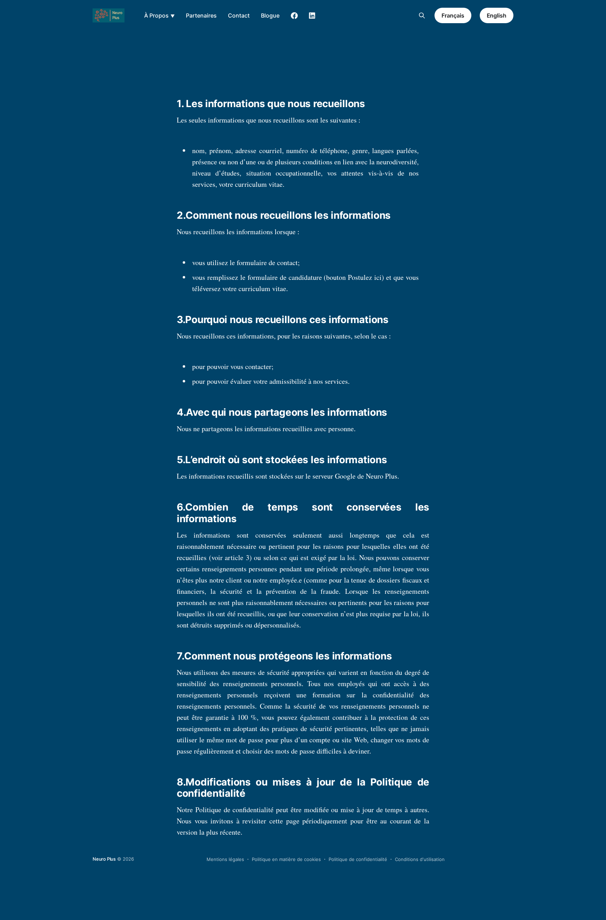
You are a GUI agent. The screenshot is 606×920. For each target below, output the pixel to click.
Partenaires (201, 15)
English (496, 15)
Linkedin (312, 16)
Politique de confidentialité (358, 859)
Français (453, 15)
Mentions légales (225, 859)
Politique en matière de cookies (286, 859)
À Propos (156, 15)
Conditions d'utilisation (420, 859)
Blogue (270, 15)
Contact (239, 15)
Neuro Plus (104, 859)
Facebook (294, 16)
